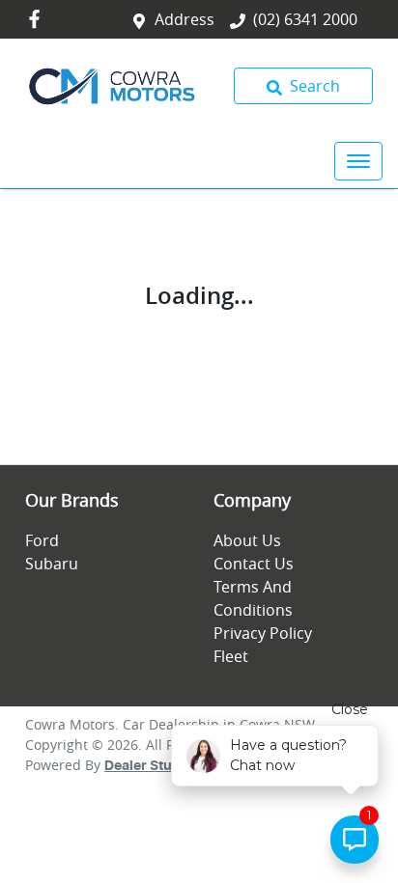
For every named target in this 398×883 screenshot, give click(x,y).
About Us (247, 540)
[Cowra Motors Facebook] (38, 19)
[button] (358, 161)
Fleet (230, 656)
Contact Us (253, 563)
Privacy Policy (262, 633)
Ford (42, 540)
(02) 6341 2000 (305, 19)
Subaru (51, 563)
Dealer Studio (148, 766)
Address (184, 19)
